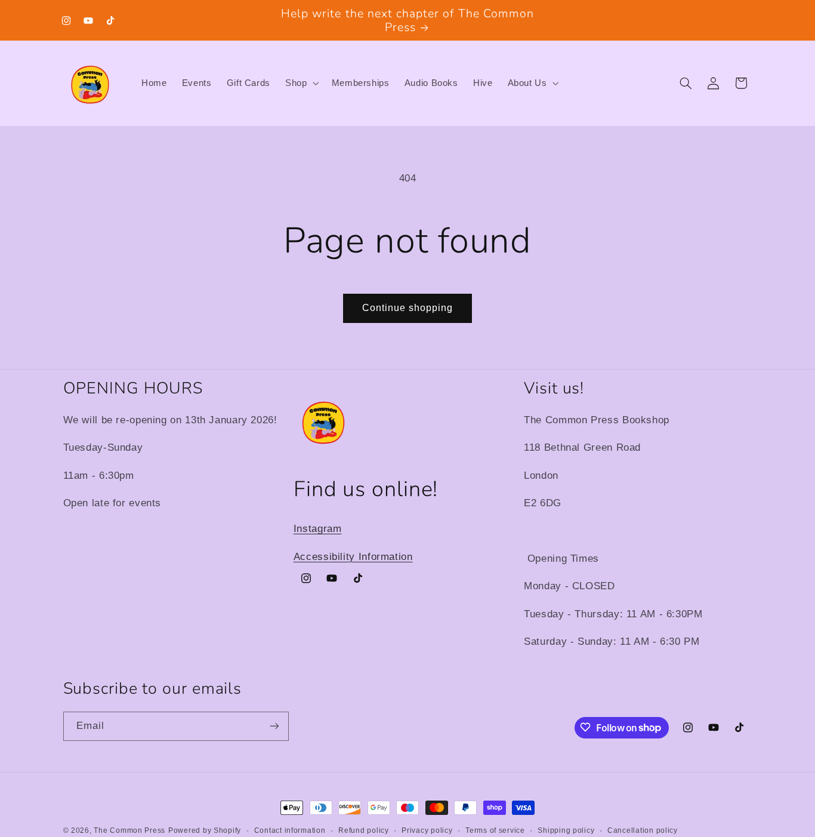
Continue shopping (407, 308)
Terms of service (495, 830)
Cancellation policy (642, 830)
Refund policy (363, 830)
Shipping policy (566, 830)
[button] (301, 83)
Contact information (290, 830)
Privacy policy (427, 830)
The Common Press (129, 830)
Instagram (318, 528)
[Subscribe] (274, 725)
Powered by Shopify (204, 830)
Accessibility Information (353, 556)
